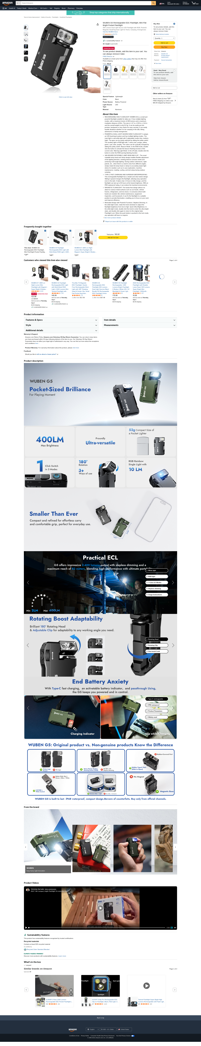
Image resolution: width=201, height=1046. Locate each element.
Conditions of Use (74, 1035)
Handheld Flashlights (66, 17)
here (36, 343)
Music (64, 8)
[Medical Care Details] (38, 8)
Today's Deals (21, 8)
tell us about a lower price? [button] (47, 354)
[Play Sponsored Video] (100, 985)
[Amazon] (8, 3)
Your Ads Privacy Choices (123, 1035)
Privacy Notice (85, 1035)
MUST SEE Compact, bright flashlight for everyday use (49, 891)
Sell (51, 8)
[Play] (25, 928)
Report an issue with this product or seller (119, 221)
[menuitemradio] (172, 927)
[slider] (96, 927)
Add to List (156, 88)
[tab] (156, 570)
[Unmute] (175, 928)
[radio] (26, 27)
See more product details (112, 218)
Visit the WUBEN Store (110, 32)
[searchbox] (86, 3)
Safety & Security (46, 17)
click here (76, 348)
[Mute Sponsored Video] (71, 994)
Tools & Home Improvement (32, 17)
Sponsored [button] (27, 971)
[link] (60, 237)
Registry (57, 8)
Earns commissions (50, 889)
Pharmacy (71, 8)
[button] (5, 8)
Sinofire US (164, 54)
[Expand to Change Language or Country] (98, 1029)
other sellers (127, 59)
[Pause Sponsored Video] (71, 990)
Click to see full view (65, 97)
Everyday (80, 8)
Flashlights (55, 17)
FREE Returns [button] (108, 56)
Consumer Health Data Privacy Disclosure (103, 1035)
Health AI (12, 8)
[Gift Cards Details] (47, 8)
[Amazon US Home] (73, 1030)
